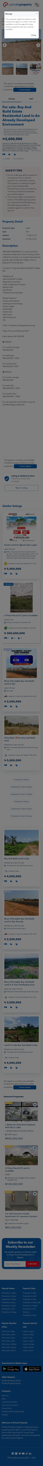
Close (33, 35)
